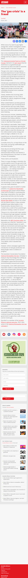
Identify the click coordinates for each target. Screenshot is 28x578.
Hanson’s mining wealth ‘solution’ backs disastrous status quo (9, 462)
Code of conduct (5, 573)
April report (17, 63)
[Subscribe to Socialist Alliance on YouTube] (3, 334)
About (2, 567)
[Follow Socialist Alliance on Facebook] (9, 334)
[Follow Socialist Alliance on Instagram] (14, 334)
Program (3, 570)
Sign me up (8, 388)
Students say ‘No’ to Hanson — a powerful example (10, 410)
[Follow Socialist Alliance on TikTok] (19, 334)
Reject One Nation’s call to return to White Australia (9, 421)
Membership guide (5, 569)
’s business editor (17, 220)
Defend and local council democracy (12, 486)
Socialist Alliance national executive (12, 321)
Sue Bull (3, 18)
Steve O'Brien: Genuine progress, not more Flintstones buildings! (13, 499)
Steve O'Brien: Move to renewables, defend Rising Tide (13, 483)
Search (8, 398)
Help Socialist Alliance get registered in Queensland (12, 478)
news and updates (10, 407)
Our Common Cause (11, 7)
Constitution (4, 571)
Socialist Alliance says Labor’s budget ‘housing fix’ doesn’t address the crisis (10, 427)
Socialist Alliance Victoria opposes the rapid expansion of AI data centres (10, 417)
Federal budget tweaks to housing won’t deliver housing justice (10, 468)
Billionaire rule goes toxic (9, 456)
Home (2, 7)
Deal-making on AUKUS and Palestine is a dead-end (10, 446)
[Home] (4, 2)
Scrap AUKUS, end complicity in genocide (11, 451)
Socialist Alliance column (7, 442)
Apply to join (4, 577)
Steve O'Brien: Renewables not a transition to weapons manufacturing (14, 490)
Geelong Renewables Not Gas (10, 256)
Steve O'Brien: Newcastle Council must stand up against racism (14, 494)
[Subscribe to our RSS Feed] (24, 334)
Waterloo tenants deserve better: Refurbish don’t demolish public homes (9, 433)
